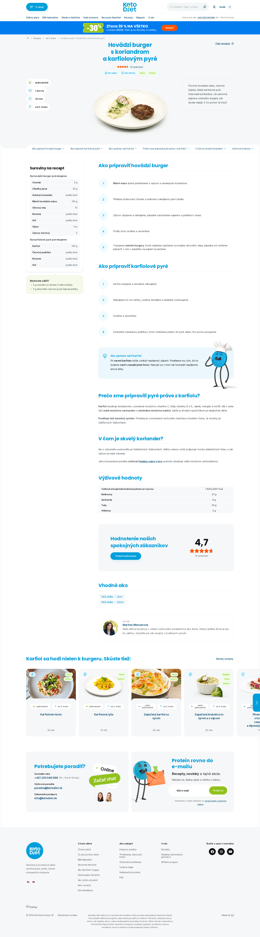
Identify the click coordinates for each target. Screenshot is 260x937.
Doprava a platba (127, 849)
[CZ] (28, 881)
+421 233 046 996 (206, 17)
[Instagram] (221, 851)
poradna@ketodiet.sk (48, 788)
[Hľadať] (204, 7)
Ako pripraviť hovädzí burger (46, 148)
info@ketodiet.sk (45, 798)
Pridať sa (218, 790)
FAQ (121, 877)
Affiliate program (169, 862)
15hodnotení (136, 67)
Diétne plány (32, 17)
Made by (226, 915)
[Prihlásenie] (214, 7)
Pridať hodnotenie (125, 555)
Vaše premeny (90, 17)
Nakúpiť (169, 27)
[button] (55, 281)
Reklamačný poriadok (129, 872)
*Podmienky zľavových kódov (130, 855)
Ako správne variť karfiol (121, 148)
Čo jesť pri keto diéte (88, 854)
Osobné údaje (126, 867)
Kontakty (165, 849)
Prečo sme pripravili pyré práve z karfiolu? (164, 148)
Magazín (140, 17)
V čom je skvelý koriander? (209, 148)
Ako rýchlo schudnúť (88, 880)
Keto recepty (84, 885)
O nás (151, 17)
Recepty (128, 17)
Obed (142, 73)
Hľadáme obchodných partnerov (172, 855)
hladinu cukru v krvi (150, 461)
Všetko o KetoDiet (70, 17)
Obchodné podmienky (130, 862)
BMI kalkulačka (50, 17)
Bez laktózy (130, 73)
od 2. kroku (51, 38)
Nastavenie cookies (67, 915)
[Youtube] (230, 851)
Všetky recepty (225, 658)
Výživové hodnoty (241, 148)
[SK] (33, 881)
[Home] (28, 38)
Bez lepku (112, 73)
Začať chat (104, 779)
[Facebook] (212, 851)
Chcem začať (84, 849)
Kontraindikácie (85, 890)
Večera (152, 73)
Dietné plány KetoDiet (89, 875)
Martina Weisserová (135, 625)
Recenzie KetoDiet (111, 17)
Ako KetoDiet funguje (88, 869)
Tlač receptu (222, 43)
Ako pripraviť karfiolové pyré (85, 148)
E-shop (40, 6)
